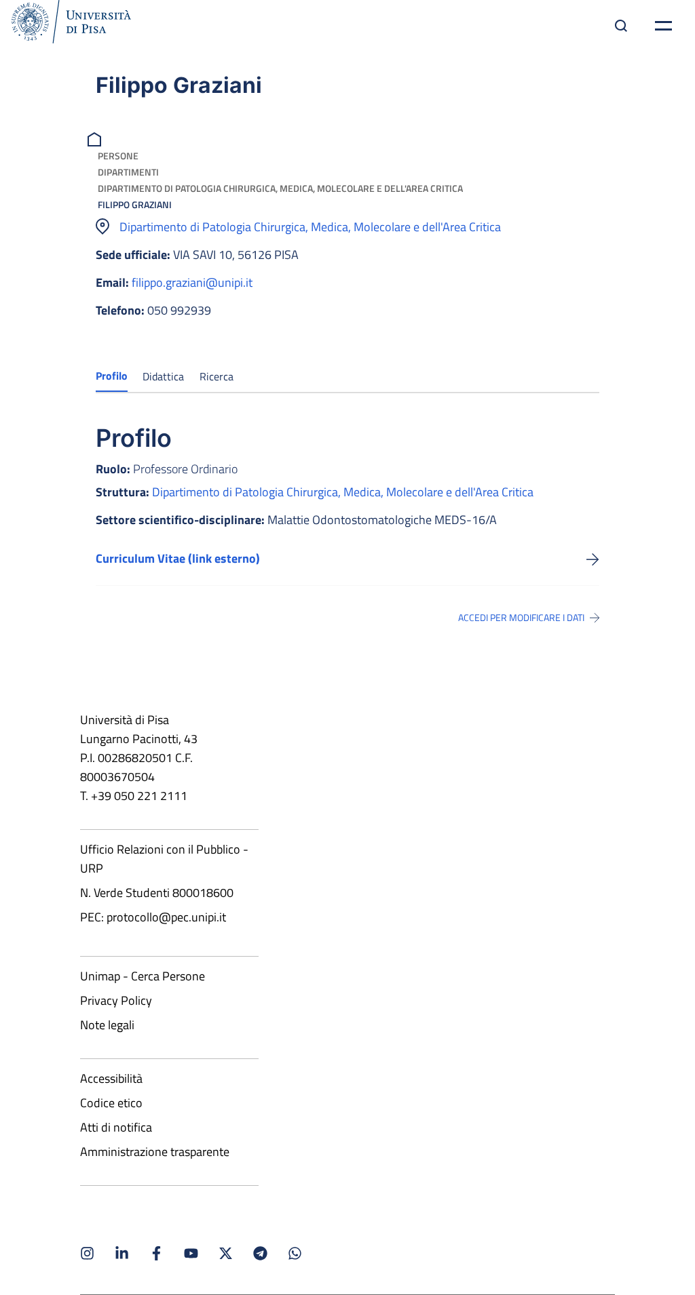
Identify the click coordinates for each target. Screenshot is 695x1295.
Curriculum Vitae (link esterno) (178, 558)
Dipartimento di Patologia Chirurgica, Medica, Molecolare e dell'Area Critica (280, 188)
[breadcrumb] (96, 138)
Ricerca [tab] (216, 376)
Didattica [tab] (163, 376)
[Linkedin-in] (122, 1253)
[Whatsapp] (295, 1253)
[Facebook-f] (156, 1253)
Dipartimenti (128, 172)
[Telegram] (260, 1253)
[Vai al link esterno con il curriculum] (592, 558)
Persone (118, 155)
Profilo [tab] (112, 375)
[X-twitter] (226, 1253)
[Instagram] (87, 1253)
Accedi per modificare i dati (521, 617)
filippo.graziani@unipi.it (192, 282)
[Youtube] (191, 1253)
